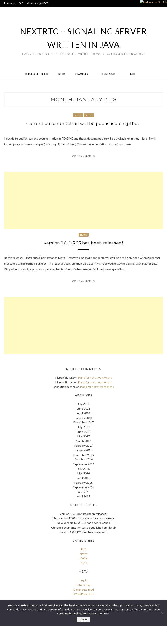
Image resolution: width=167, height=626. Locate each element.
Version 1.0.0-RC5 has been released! (84, 513)
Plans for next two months (95, 377)
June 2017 (83, 431)
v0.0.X (78, 115)
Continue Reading (83, 156)
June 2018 (83, 408)
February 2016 (83, 482)
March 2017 (83, 441)
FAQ (21, 3)
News (62, 74)
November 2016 (83, 455)
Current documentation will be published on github (83, 123)
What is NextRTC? (37, 3)
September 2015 (83, 487)
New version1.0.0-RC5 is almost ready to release (83, 518)
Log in (83, 580)
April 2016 (83, 478)
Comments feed (83, 589)
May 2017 (83, 436)
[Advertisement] (83, 200)
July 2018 (84, 404)
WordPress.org (83, 594)
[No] (162, 613)
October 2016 (84, 459)
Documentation (109, 74)
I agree (83, 619)
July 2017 (84, 427)
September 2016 (83, 464)
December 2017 (83, 422)
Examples (9, 3)
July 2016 (84, 468)
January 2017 (83, 450)
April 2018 (83, 413)
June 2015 (83, 492)
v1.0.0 (89, 115)
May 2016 (83, 473)
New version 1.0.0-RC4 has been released (83, 523)
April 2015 (83, 496)
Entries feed (83, 585)
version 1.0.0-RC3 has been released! (83, 243)
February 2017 (83, 445)
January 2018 (83, 418)
